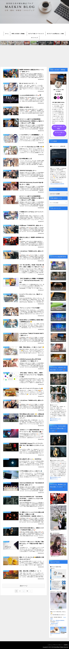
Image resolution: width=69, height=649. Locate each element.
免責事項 (66, 644)
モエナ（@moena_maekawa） (59, 620)
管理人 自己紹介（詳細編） (59, 127)
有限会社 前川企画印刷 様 (55, 633)
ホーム (50, 644)
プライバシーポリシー (58, 644)
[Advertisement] (34, 55)
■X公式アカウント (54, 420)
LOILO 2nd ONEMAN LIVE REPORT (57, 183)
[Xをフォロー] (55, 97)
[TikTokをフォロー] (61, 97)
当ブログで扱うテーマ (59, 133)
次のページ (23, 586)
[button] (66, 202)
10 (27, 591)
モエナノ (56, 624)
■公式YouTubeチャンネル (55, 418)
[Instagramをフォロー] (58, 97)
